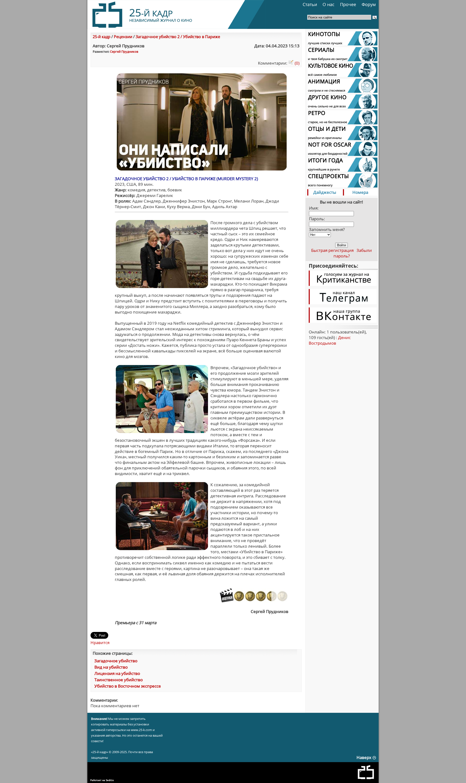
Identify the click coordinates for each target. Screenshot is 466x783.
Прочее (348, 4)
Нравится (100, 642)
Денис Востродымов (330, 340)
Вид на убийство (111, 667)
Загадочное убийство (115, 661)
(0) (297, 63)
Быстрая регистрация (332, 250)
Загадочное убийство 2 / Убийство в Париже (178, 36)
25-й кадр (101, 36)
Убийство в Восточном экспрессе (127, 686)
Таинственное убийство (118, 679)
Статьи (310, 4)
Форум (369, 4)
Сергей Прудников (124, 51)
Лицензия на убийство (117, 673)
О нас (328, 4)
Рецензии (123, 36)
